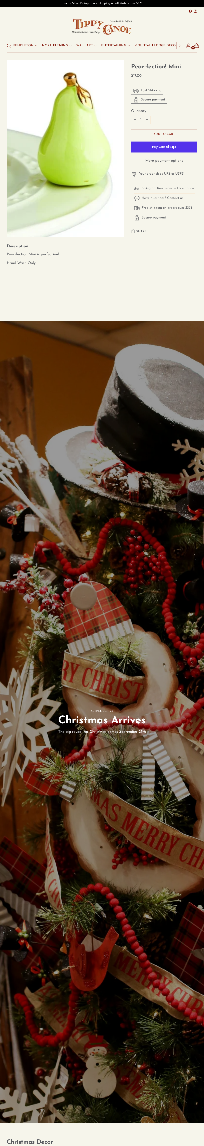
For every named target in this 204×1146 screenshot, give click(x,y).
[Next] (179, 45)
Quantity (138, 111)
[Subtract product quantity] (146, 120)
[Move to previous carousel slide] (184, 299)
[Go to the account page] (187, 46)
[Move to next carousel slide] (193, 299)
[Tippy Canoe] (102, 26)
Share (141, 231)
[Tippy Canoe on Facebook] (190, 11)
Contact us (175, 198)
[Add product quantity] (134, 120)
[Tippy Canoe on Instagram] (195, 11)
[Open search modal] (9, 46)
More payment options (164, 161)
